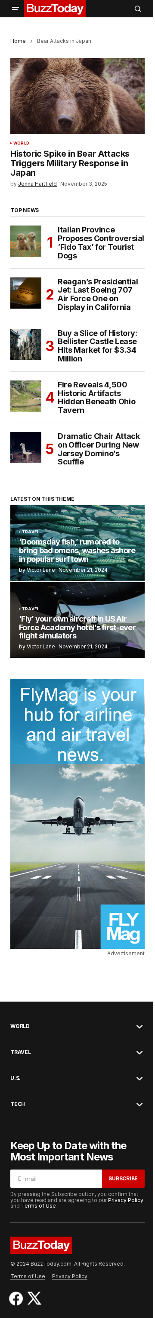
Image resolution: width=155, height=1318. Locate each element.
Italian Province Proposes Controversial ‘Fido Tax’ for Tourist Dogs (101, 243)
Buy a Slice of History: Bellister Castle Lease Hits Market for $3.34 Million (97, 346)
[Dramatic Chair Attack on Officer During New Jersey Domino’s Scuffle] (25, 447)
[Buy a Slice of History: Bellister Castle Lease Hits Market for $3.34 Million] (25, 344)
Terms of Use (38, 1205)
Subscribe (123, 1178)
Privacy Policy (125, 1200)
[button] (15, 8)
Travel (30, 532)
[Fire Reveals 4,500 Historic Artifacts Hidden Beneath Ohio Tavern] (25, 396)
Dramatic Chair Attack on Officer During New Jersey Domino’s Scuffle (99, 449)
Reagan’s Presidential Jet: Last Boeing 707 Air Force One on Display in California (98, 294)
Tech (17, 1104)
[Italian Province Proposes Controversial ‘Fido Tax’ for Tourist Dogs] (25, 241)
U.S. (15, 1078)
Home (18, 41)
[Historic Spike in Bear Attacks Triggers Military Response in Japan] (77, 96)
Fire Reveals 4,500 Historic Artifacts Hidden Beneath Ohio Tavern (96, 397)
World (21, 143)
